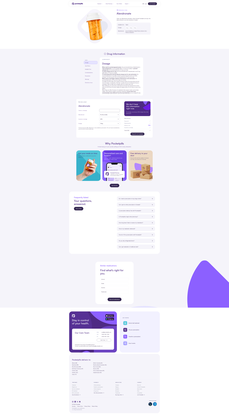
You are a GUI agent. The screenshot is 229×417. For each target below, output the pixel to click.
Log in (145, 3)
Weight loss (74, 386)
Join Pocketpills (152, 3)
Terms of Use (80, 406)
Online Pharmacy (109, 3)
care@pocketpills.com (106, 332)
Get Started (114, 185)
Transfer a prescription (98, 386)
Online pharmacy (97, 385)
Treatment (99, 3)
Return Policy (95, 406)
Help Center (139, 388)
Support (126, 3)
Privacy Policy (87, 406)
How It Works (119, 3)
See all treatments (75, 394)
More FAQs (78, 208)
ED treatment (74, 390)
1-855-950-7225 (105, 334)
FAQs (138, 390)
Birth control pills (75, 392)
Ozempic (117, 385)
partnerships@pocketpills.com (96, 346)
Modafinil (117, 388)
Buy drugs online (118, 394)
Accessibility (139, 392)
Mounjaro (117, 390)
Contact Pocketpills (141, 386)
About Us (139, 385)
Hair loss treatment (76, 388)
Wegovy (117, 386)
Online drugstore (97, 388)
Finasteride (117, 392)
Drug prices (96, 390)
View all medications (114, 299)
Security (73, 406)
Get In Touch (103, 340)
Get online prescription (98, 392)
